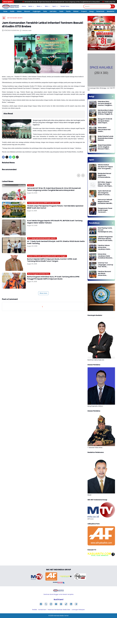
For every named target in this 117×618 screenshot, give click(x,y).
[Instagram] (51, 604)
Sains (45, 11)
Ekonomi (27, 11)
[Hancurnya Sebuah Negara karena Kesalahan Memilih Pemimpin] (92, 202)
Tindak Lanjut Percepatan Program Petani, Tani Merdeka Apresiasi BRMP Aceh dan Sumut (55, 207)
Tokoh (61, 11)
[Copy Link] (17, 157)
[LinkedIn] (71, 604)
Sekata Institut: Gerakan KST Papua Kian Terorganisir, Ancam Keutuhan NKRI (105, 167)
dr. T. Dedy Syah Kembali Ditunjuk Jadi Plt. (42, 238)
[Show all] (112, 96)
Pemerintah (100, 11)
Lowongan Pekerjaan (78, 609)
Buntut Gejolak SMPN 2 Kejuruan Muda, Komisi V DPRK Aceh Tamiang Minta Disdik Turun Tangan (52, 260)
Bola (46, 6)
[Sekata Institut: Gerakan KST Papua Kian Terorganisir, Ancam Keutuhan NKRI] (92, 167)
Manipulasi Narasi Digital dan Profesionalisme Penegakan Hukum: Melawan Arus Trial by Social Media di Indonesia (105, 175)
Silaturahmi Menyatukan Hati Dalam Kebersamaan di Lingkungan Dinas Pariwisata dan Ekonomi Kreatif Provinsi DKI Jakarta (105, 129)
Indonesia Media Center (61, 616)
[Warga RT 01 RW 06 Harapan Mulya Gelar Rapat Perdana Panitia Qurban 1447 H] (92, 121)
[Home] (4, 18)
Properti (84, 11)
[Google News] (61, 604)
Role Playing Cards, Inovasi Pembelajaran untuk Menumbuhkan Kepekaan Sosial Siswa (105, 230)
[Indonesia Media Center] (10, 6)
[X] (6, 157)
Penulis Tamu (65, 6)
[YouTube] (56, 604)
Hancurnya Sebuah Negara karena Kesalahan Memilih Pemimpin (105, 201)
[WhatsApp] (13, 157)
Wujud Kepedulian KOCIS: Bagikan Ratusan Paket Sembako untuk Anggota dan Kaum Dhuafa (105, 147)
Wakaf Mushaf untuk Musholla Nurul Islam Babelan (105, 138)
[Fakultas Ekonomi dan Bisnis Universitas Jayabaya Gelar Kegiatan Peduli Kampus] (92, 274)
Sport (54, 6)
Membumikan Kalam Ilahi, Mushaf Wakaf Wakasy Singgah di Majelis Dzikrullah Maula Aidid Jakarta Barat (105, 112)
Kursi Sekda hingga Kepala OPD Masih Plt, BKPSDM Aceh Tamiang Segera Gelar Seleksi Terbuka (54, 222)
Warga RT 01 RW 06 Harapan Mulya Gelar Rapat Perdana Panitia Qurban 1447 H (105, 121)
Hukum (19, 11)
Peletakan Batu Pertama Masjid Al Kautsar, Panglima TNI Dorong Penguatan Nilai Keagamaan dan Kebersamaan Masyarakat (105, 103)
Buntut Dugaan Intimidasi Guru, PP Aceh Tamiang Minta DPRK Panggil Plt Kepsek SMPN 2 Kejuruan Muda (53, 278)
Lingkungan (36, 11)
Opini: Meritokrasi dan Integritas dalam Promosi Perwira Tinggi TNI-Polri (105, 193)
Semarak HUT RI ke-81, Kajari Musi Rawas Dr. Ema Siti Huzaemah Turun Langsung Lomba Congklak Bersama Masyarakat (54, 189)
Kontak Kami (42, 609)
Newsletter (110, 11)
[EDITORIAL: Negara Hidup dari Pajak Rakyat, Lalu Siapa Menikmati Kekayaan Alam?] (92, 185)
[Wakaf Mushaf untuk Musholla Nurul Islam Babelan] (92, 139)
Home (24, 6)
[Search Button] (113, 6)
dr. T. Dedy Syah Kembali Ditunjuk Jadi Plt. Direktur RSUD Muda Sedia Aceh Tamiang (56, 242)
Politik (12, 11)
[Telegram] (10, 157)
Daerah (30, 185)
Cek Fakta (53, 11)
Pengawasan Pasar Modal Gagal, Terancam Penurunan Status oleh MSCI (105, 210)
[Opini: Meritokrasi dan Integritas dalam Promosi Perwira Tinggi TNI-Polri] (92, 193)
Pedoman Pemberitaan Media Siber (59, 609)
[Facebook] (3, 157)
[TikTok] (66, 604)
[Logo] (58, 590)
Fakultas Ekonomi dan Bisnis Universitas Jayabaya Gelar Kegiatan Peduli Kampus (104, 273)
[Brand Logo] (37, 576)
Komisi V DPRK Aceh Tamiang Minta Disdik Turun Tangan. (47, 256)
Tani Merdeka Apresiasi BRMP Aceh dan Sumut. (43, 203)
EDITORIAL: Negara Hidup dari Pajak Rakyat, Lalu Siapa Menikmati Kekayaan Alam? (105, 184)
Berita (30, 6)
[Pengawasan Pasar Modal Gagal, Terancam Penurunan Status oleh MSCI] (92, 211)
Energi (91, 11)
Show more (43, 293)
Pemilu (68, 11)
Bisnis (38, 6)
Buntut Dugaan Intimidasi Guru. (38, 274)
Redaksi (34, 609)
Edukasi (75, 11)
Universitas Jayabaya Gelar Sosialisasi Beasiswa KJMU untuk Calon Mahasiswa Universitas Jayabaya (105, 256)
